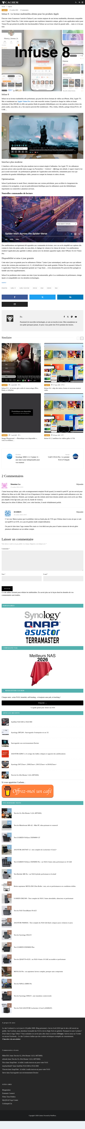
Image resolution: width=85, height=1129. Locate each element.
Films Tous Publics (8, 1097)
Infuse (35, 288)
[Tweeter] (42, 297)
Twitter (78, 1034)
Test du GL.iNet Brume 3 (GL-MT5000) (25, 775)
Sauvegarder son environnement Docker (25, 743)
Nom (3, 574)
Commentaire (6, 549)
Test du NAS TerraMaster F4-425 (25, 910)
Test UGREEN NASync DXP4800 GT (27, 837)
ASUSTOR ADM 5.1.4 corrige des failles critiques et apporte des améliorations (38, 754)
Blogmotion (6, 1090)
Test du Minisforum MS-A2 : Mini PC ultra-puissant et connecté (36, 825)
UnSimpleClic (7, 1104)
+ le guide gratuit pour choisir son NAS (42, 707)
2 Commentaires (24, 10)
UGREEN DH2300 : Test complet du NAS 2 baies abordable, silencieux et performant (43, 898)
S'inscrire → (42, 703)
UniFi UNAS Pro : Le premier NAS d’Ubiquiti (58, 457)
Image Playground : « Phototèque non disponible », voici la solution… (19, 439)
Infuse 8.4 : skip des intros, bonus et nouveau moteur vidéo (62, 389)
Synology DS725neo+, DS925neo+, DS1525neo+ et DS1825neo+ (34, 764)
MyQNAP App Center (10, 1100)
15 (63, 385)
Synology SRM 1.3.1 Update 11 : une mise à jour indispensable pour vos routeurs (28, 458)
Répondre (79, 484)
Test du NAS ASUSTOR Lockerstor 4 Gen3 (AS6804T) (33, 1008)
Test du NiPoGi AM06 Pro (23, 984)
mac (56, 288)
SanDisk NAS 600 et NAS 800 (21, 722)
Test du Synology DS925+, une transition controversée (33, 996)
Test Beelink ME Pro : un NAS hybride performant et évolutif (35, 874)
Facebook (13, 1036)
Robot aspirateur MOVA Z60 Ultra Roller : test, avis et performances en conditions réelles (45, 886)
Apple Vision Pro (24, 288)
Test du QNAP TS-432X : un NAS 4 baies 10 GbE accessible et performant (40, 959)
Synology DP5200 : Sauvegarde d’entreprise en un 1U (30, 732)
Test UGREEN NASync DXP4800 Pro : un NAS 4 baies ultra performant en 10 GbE (43, 862)
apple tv (13, 288)
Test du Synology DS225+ (23, 935)
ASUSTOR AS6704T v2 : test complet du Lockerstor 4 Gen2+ (35, 850)
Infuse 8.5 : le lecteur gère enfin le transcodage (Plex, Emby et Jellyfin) (20, 389)
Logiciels (4, 10)
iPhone (49, 288)
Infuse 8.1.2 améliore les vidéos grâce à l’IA (59, 438)
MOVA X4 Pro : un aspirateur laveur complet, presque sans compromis (38, 971)
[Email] (15, 304)
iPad (42, 288)
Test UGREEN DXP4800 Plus (24, 947)
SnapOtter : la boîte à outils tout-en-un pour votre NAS (29, 1062)
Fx (21, 317)
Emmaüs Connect (8, 1093)
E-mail (45, 574)
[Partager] (15, 297)
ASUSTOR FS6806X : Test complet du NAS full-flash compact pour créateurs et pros (43, 923)
